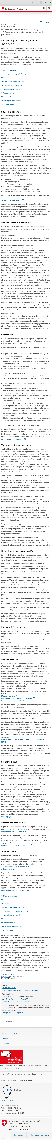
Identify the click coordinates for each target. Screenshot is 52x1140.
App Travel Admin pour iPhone (14, 999)
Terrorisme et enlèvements (11, 200)
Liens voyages (6, 817)
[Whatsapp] (12, 978)
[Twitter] (5, 978)
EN (45, 2)
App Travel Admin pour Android (14, 1001)
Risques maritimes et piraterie (12, 439)
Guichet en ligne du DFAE (12, 1069)
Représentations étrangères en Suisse (15, 890)
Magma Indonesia (8, 696)
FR (41, 2)
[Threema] (9, 978)
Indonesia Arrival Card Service (12, 832)
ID (50, 2)
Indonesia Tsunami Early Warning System (16, 698)
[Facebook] (2, 978)
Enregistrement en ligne (11, 1013)
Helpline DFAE (6, 869)
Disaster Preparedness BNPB (11, 701)
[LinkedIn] (7, 978)
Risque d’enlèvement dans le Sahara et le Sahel (20, 990)
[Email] (14, 978)
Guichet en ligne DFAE (9, 1033)
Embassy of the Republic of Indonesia (15, 845)
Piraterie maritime (9, 988)
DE (32, 2)
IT (36, 2)
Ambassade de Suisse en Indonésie (14, 867)
